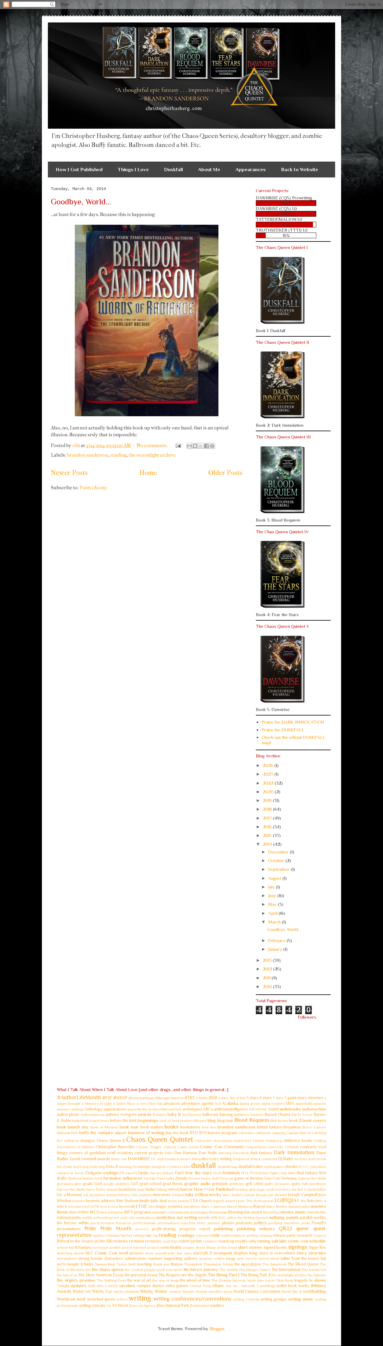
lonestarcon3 (78, 1206)
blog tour (225, 1120)
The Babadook (274, 1264)
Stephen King (246, 1253)
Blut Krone (279, 1121)
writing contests (246, 1299)
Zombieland (199, 1306)
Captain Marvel (298, 1133)
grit (249, 1183)
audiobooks (290, 1108)
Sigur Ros (317, 1247)
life (303, 1201)
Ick (85, 1195)
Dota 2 (112, 1166)
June (272, 895)
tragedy (301, 1280)
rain (148, 1235)
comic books (188, 1147)
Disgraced (241, 1159)
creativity (125, 1153)
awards (144, 1114)
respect (320, 1235)
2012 (268, 968)
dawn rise (119, 1159)
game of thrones (248, 1178)
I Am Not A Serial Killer (307, 1189)
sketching (64, 1253)
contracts (308, 1147)
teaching (144, 1264)
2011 (267, 977)
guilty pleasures (277, 1184)
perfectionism (144, 1223)
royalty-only (245, 1241)
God (98, 1183)
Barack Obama (277, 1114)
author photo (68, 1114)
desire (185, 1159)
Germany (289, 1178)
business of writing (146, 1132)
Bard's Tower (301, 1115)
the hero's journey (200, 1269)
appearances (115, 1109)
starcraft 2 (202, 1253)
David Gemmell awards (90, 1159)
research (304, 1235)
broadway (292, 1127)
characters (242, 1141)
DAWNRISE (139, 1158)
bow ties (209, 1127)
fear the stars (198, 1172)
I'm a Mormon (69, 1194)
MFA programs (137, 1212)
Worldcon (66, 1298)
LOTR (94, 1206)
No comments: (152, 445)
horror (186, 1189)
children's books (297, 1140)
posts (305, 1223)
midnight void (163, 1212)
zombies (217, 1305)
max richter (79, 1212)
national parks (69, 1217)
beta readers (182, 1121)
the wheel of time (195, 1280)
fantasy (168, 1173)
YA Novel (120, 1305)
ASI (251, 1109)
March (275, 921)
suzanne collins (211, 1259)
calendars (246, 1133)
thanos (177, 1264)
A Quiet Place (124, 1104)
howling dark (245, 1189)
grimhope (236, 1184)
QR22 (285, 1228)
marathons (191, 1206)
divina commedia (263, 1159)
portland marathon (283, 1223)
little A (320, 1201)
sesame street (194, 1247)
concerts (275, 1147)
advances (171, 1103)
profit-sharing (164, 1229)
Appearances (250, 169)
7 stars (278, 1098)
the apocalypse (248, 1264)
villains (218, 1285)
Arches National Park (164, 1109)
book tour (129, 1126)
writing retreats (92, 1305)
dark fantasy (261, 1153)
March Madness (239, 1206)
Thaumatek (193, 1264)
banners (257, 1115)
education (318, 1167)
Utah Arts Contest (103, 1286)
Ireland (178, 1195)
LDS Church (201, 1200)
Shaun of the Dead (221, 1247)
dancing (224, 1153)
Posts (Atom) (93, 487)
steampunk (222, 1253)
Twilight (63, 1286)
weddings (267, 1286)
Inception (97, 1195)
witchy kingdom (126, 1291)
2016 (268, 826)
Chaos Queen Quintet (159, 1139)
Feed (217, 1173)
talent (274, 1259)
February (277, 940)
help (141, 1189)
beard (94, 1121)
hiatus (151, 1189)
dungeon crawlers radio (171, 1167)
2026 (268, 765)
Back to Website (299, 169)
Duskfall (173, 169)
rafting (138, 1235)
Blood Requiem (251, 1120)
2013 (268, 960)
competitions (256, 1147)
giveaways (65, 1184)
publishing (223, 1228)
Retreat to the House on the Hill (84, 1241)
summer (155, 1258)
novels (204, 1217)
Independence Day (122, 1195)
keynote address (100, 1200)
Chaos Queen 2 (111, 1140)
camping (278, 1133)
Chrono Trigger (149, 1147)
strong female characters (100, 1258)
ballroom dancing (218, 1114)
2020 (269, 791)
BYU (194, 1133)
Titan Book (285, 1280)
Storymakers (67, 1259)
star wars (184, 1253)
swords (251, 1259)
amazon (320, 1104)
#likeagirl (162, 1098)
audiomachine (314, 1109)
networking (102, 1218)
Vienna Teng (200, 1286)
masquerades (299, 1206)
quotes (98, 1235)
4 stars (223, 1098)
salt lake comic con (290, 1240)
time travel (266, 1280)
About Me (209, 169)
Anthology (93, 1109)
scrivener (101, 1247)
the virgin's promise (76, 1280)
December (279, 851)
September (279, 869)
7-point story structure (303, 1098)
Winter (78, 1291)
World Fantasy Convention (257, 1291)
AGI (218, 1104)
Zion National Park (172, 1305)
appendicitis (137, 1109)
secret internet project (140, 1247)
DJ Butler (286, 1159)
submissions (135, 1258)
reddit (215, 1235)
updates (78, 1285)
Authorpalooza (92, 1115)
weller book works (292, 1285)
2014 (268, 844)
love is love (109, 1206)
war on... (233, 1286)
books (171, 1127)
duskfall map (228, 1167)
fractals (150, 1178)
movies (287, 1211)
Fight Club (278, 1173)
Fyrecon (226, 1178)
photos (228, 1223)
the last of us (67, 1275)
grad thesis (173, 1183)
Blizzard (200, 1121)
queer (302, 1228)
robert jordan (190, 1241)
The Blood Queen (303, 1264)
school (62, 1247)
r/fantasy (113, 1235)
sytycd (263, 1259)
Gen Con (272, 1178)
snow (149, 1253)
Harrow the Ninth (71, 1189)
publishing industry (256, 1228)
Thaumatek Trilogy (218, 1264)
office (231, 1218)
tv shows (317, 1280)
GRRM (258, 1184)
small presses (131, 1253)
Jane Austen (233, 1195)
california (262, 1133)
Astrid (273, 1109)
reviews (120, 1240)
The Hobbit (228, 1270)
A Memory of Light (97, 1104)
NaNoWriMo (316, 1212)
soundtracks (165, 1253)
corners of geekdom (87, 1153)
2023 (268, 774)
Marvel (259, 1206)
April (273, 913)
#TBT (190, 1098)
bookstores (190, 1127)
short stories (250, 1247)
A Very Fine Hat (149, 1104)
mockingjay (199, 1212)
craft (111, 1153)
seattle (115, 1247)
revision (136, 1240)
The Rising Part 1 (223, 1274)
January (275, 949)
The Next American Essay (101, 1275)
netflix (87, 1218)
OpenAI (262, 1218)
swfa (240, 1259)
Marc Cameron (213, 1206)
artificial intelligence (231, 1109)
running (263, 1241)
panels (292, 1217)
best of (165, 1121)
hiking (162, 1189)
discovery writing (217, 1159)
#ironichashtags (141, 1098)
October (276, 860)
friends (182, 1178)
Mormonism (218, 1212)
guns (296, 1183)
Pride (90, 1228)
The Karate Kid (313, 1270)
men (103, 1212)
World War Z (292, 1291)
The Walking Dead (111, 1280)
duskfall (203, 1165)
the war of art (139, 1280)
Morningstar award (245, 1212)
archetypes (192, 1109)
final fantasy (307, 1173)
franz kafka (166, 1178)
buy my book (177, 1133)
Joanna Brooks (255, 1195)
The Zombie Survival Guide (233, 1280)
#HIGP (120, 1097)
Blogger (216, 1328)
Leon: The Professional (254, 1201)
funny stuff (210, 1178)
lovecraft (127, 1206)
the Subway (317, 1275)
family (143, 1173)
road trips (170, 1241)
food (98, 1178)
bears (104, 1121)
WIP (88, 1291)
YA (109, 1306)
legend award (224, 1201)
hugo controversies (272, 1189)
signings (297, 1247)
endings (110, 1172)
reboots (202, 1235)
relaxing (265, 1235)
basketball (80, 1121)
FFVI (244, 1173)
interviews (162, 1194)
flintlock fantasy (81, 1178)
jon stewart (277, 1195)
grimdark (220, 1183)
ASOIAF (261, 1109)
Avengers (128, 1114)
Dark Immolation (294, 1152)
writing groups (273, 1299)
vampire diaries (150, 1285)
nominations (145, 1218)
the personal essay (141, 1275)
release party (284, 1235)
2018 (268, 809)
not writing (187, 1217)
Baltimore (241, 1115)
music (300, 1211)
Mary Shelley (277, 1206)
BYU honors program (218, 1133)
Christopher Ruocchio (115, 1147)
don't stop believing (88, 1167)
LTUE (141, 1206)
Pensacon (123, 1223)
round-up (226, 1241)
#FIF (107, 1097)
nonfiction (165, 1217)
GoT (134, 1183)
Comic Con (211, 1146)
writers (121, 1299)
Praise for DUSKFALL (283, 729)
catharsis (71, 1141)
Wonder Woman (194, 1291)
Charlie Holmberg (267, 1141)
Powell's (318, 1223)
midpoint (182, 1212)
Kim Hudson (127, 1200)
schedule (317, 1240)
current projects (149, 1153)
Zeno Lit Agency (142, 1306)
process (142, 1229)
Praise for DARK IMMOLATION (293, 721)
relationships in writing (239, 1235)
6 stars (265, 1098)
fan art (155, 1173)
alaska (232, 1103)
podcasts (244, 1223)
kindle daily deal (153, 1200)
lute (151, 1206)
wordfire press (220, 1291)
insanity (145, 1195)
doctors (300, 1159)
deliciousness (168, 1159)
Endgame (93, 1173)
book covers (314, 1120)
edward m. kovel (70, 1173)
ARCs (208, 1109)
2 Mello (202, 1098)
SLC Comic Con (101, 1252)
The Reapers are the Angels (182, 1275)
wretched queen (101, 1299)
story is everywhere (277, 1253)
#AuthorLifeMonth (79, 1097)
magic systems (169, 1206)
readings (186, 1235)
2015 (268, 835)
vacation (127, 1285)
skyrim (79, 1253)
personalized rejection (176, 1223)
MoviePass (271, 1212)
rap (155, 1235)
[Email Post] (177, 445)
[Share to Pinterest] (212, 446)
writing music (301, 1298)
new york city (124, 1218)
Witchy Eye (102, 1291)
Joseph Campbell (302, 1194)
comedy (169, 1147)
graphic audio (197, 1183)
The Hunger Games (254, 1270)
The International (285, 1269)
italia (189, 1194)
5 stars (253, 1098)
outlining (277, 1217)
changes (87, 1140)
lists (310, 1200)
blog (212, 1120)
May (273, 904)
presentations (69, 1229)
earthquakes (274, 1167)
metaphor (116, 1212)
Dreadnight (142, 1167)
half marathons (314, 1184)
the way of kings (165, 1280)
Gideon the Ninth (312, 1178)
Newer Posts (69, 473)
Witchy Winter (154, 1291)
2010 (268, 986)
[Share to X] (201, 446)
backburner (192, 1115)
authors (112, 1114)
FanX (179, 1173)
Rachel (126, 1235)
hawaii (112, 1189)
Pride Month (115, 1228)
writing (140, 1298)
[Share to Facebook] (206, 446)
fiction (264, 1173)
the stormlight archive (152, 455)
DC (153, 1159)
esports (131, 1173)
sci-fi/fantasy (80, 1247)
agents (208, 1103)
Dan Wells (208, 1153)
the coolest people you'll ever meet (153, 1270)
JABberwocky (208, 1194)
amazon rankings (70, 1109)
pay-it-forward (102, 1223)
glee (78, 1184)
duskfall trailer (250, 1166)
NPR (214, 1218)
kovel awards (178, 1201)
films (291, 1173)
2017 (268, 818)
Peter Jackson (208, 1223)
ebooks (291, 1166)
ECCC (304, 1167)
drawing (124, 1167)
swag (230, 1258)
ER (122, 1173)
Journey (78, 1201)
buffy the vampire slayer (103, 1132)
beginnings (148, 1120)
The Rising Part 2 (255, 1275)
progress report (195, 1229)
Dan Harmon (185, 1153)
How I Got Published (79, 169)
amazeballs (304, 1104)
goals (88, 1183)
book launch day (73, 1126)
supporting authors (180, 1258)
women (175, 1291)
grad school (150, 1183)
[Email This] (189, 446)
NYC (222, 1218)
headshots (127, 1189)
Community (234, 1147)
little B (62, 1206)
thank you (161, 1264)
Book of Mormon (104, 1127)
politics (260, 1223)
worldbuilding (314, 1291)
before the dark (123, 1120)
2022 (269, 783)
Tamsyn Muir (105, 1264)
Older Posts (225, 473)
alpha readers (273, 1104)
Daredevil (241, 1153)
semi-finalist (171, 1247)
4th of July (238, 1098)
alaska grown (250, 1104)
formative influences (122, 1178)
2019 (268, 800)
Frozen (194, 1178)
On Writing (245, 1218)
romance (210, 1241)
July (272, 886)
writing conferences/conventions (192, 1299)
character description (214, 1141)
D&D (169, 1153)
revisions (153, 1241)
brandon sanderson (87, 455)
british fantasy (269, 1127)
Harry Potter (96, 1189)
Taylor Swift (126, 1264)
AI (224, 1103)
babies (161, 1115)
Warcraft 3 (249, 1286)
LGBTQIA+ (286, 1200)
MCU (94, 1212)
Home (148, 473)
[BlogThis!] (195, 446)
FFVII (253, 1173)
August (275, 878)
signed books (275, 1247)
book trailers (151, 1127)
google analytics (116, 1184)
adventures (190, 1103)
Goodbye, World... (81, 201)
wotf (81, 1298)
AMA (289, 1103)
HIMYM (174, 1189)
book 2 (295, 1120)
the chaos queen (107, 1269)
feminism (231, 1172)
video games (177, 1285)
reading (118, 455)
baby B (174, 1114)
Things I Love (133, 169)
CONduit (292, 1147)
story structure (311, 1252)
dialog (196, 1159)
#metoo (177, 1098)
